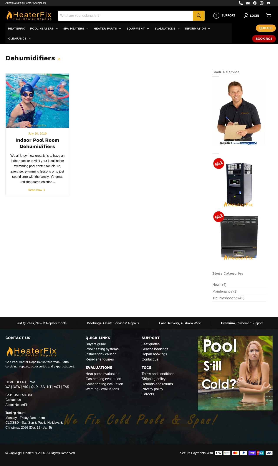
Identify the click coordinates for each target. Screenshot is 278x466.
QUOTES (265, 28)
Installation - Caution (101, 354)
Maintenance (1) (224, 291)
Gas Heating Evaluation (103, 379)
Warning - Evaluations (102, 389)
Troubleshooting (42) (228, 298)
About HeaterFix (16, 405)
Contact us (13, 400)
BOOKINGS (264, 38)
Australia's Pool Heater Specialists (25, 3)
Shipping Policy (153, 379)
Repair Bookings (154, 354)
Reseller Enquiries (100, 359)
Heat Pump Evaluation (102, 374)
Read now (35, 190)
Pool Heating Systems (102, 349)
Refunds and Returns (157, 384)
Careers (148, 394)
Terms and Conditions (158, 374)
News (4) (219, 285)
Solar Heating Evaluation (104, 384)
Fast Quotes (151, 344)
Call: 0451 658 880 (18, 395)
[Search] (199, 16)
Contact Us (150, 359)
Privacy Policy (152, 389)
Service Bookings (155, 349)
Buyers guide (96, 344)
